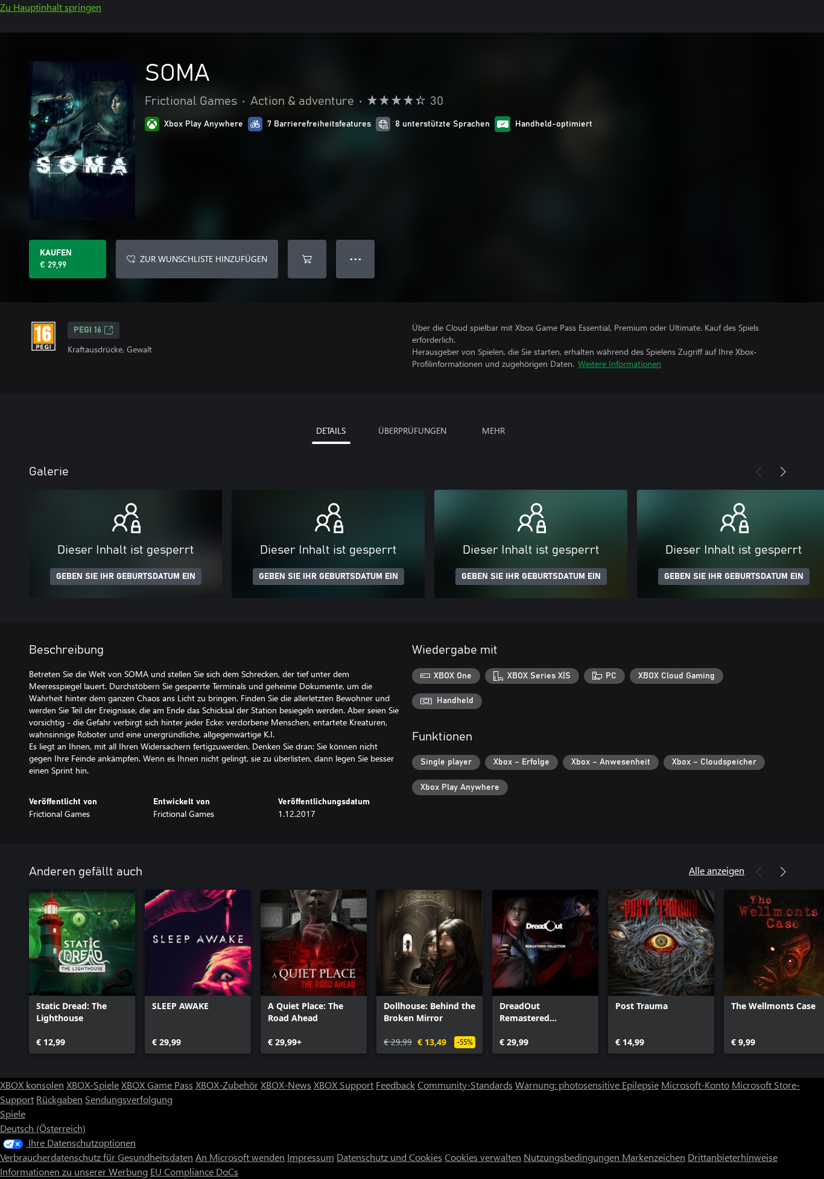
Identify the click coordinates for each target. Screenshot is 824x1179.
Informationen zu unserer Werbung (74, 1171)
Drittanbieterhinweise (733, 1157)
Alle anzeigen (716, 870)
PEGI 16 (87, 330)
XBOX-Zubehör (226, 1084)
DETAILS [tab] (331, 430)
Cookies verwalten (483, 1157)
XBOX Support (343, 1084)
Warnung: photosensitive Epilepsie (587, 1084)
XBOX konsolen (32, 1084)
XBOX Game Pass (157, 1084)
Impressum (310, 1157)
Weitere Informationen (619, 363)
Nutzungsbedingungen (573, 1157)
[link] (82, 972)
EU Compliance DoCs (194, 1171)
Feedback (395, 1084)
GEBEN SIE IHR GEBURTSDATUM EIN (125, 576)
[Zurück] (759, 471)
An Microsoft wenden (240, 1157)
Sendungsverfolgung (129, 1099)
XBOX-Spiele (92, 1084)
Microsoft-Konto (695, 1084)
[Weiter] (783, 471)
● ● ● (355, 258)
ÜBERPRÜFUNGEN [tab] (412, 430)
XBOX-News (286, 1084)
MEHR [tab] (493, 430)
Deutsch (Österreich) (43, 1128)
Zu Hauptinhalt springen (50, 7)
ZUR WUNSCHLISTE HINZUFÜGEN (203, 258)
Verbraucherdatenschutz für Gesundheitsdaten (96, 1157)
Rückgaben (59, 1099)
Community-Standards (465, 1084)
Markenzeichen (653, 1157)
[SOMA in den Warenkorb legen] (307, 259)
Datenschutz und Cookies (389, 1157)
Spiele (12, 1113)
